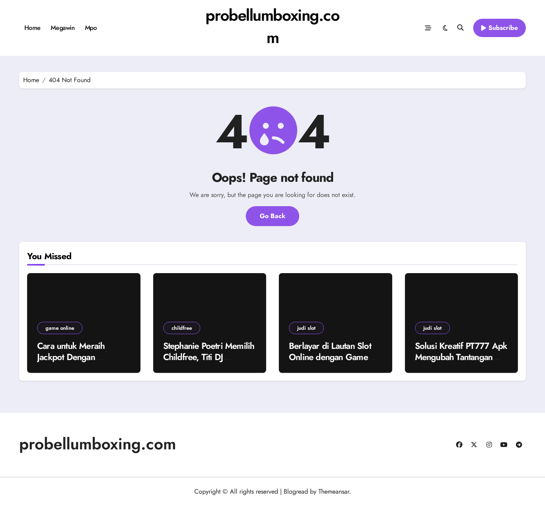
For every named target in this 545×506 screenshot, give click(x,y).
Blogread (296, 491)
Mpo (91, 27)
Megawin (63, 27)
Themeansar (333, 491)
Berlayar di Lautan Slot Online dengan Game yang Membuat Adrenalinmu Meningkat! (334, 362)
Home (32, 27)
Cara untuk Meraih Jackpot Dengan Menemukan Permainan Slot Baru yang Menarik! (81, 362)
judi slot (306, 328)
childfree (182, 328)
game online (59, 328)
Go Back (272, 216)
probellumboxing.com (272, 26)
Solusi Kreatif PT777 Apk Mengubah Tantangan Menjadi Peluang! (461, 357)
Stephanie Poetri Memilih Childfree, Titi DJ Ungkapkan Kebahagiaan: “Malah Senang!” (209, 362)
